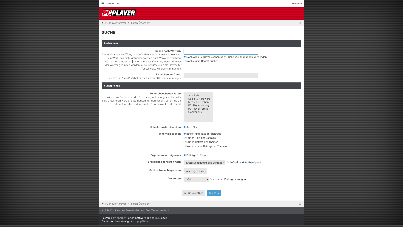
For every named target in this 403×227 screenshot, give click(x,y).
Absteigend (254, 162)
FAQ (118, 3)
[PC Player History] (198, 105)
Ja (187, 127)
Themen (204, 155)
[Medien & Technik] (198, 102)
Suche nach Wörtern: (168, 50)
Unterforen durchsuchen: (166, 127)
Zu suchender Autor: (169, 74)
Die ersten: (175, 178)
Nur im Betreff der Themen (202, 141)
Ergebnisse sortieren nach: (165, 161)
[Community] (198, 112)
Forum (111, 3)
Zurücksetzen (194, 193)
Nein (195, 127)
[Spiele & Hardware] (198, 98)
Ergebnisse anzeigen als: (166, 155)
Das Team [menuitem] (152, 210)
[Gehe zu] (300, 23)
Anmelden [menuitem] (297, 4)
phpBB (120, 217)
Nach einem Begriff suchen (202, 61)
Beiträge (191, 155)
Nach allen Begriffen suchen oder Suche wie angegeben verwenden (226, 56)
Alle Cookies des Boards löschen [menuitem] (124, 210)
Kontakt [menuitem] (164, 210)
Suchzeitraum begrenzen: (165, 170)
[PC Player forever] (119, 13)
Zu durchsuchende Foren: (166, 93)
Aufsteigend (236, 162)
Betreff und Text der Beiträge (203, 133)
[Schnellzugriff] (102, 3)
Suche (213, 193)
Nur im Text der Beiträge (201, 137)
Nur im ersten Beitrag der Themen (206, 146)
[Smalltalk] (198, 95)
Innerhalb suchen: (170, 133)
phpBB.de (142, 221)
